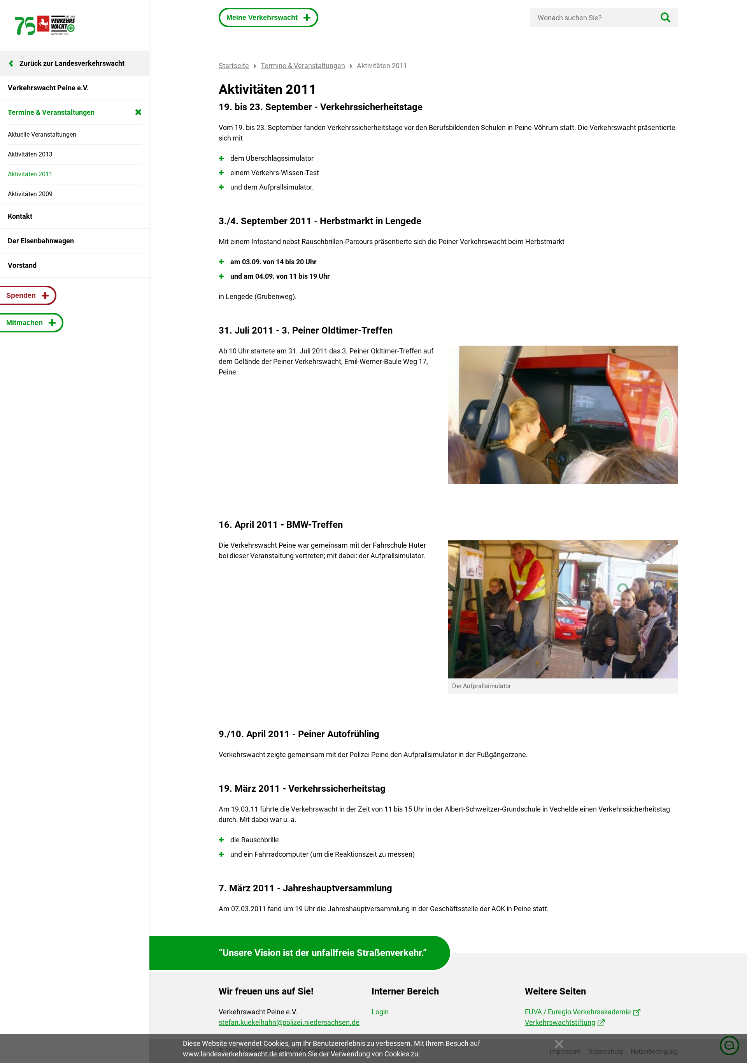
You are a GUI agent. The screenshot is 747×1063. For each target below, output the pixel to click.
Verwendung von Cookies (370, 1054)
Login (380, 1012)
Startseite (234, 65)
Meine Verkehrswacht (263, 17)
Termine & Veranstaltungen (303, 65)
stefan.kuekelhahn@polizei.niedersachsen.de (289, 1022)
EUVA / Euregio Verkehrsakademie (578, 1012)
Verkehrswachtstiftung (560, 1022)
